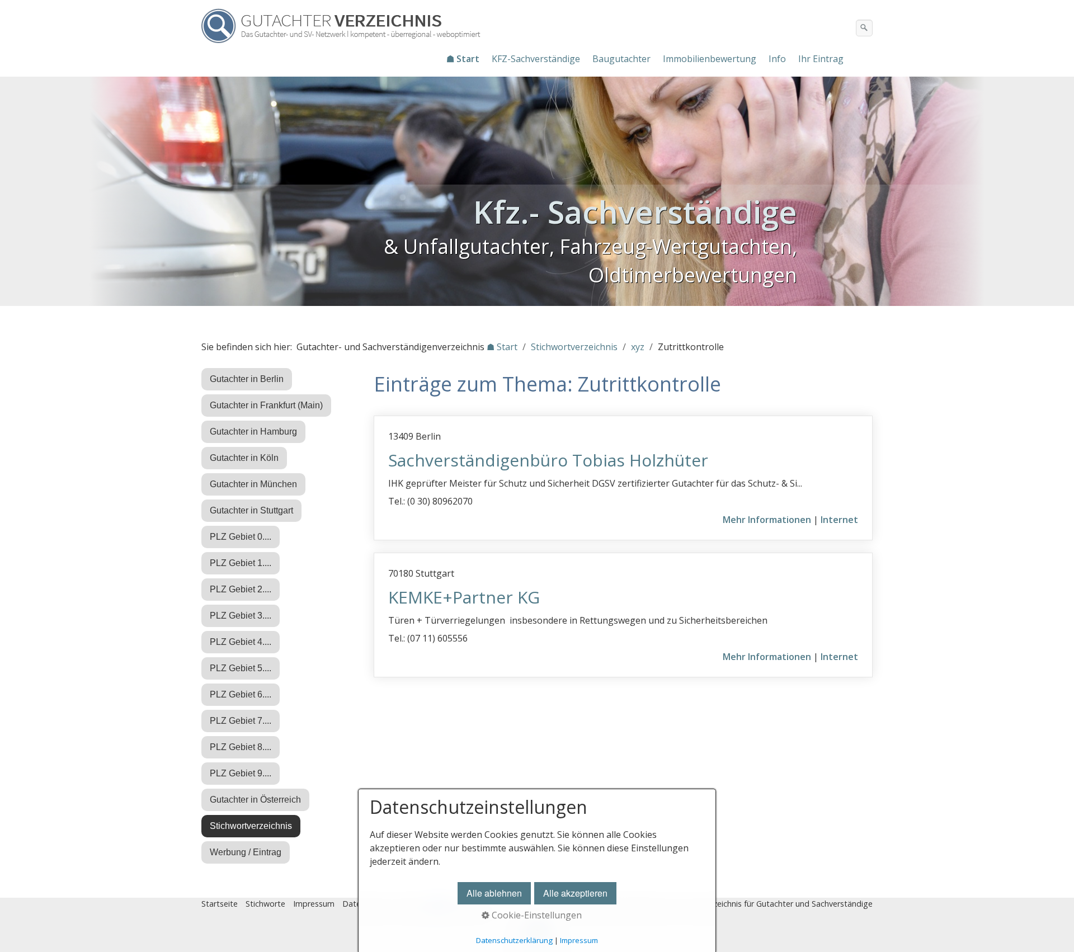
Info (777, 59)
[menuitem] (463, 58)
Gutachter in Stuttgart (251, 510)
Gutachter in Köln (244, 458)
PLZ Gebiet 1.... (240, 563)
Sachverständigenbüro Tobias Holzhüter (548, 460)
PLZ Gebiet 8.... (240, 747)
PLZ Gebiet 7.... (240, 720)
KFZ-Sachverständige (536, 59)
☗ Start (462, 59)
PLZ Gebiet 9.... (240, 773)
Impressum (314, 903)
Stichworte (265, 903)
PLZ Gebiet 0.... (240, 536)
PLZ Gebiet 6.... (240, 694)
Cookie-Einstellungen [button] (535, 915)
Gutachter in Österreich (255, 799)
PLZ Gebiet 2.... (240, 589)
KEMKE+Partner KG (464, 597)
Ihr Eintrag (821, 59)
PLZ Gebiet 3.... (240, 615)
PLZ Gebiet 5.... (240, 668)
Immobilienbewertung (709, 59)
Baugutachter (621, 59)
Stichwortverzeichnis (251, 826)
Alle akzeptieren (575, 893)
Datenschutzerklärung (514, 940)
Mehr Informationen (767, 519)
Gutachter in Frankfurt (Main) (266, 405)
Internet (839, 519)
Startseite (219, 903)
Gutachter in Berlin (247, 379)
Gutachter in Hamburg (253, 431)
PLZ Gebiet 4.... (240, 642)
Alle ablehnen (494, 893)
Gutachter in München (253, 484)
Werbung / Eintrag (245, 852)
